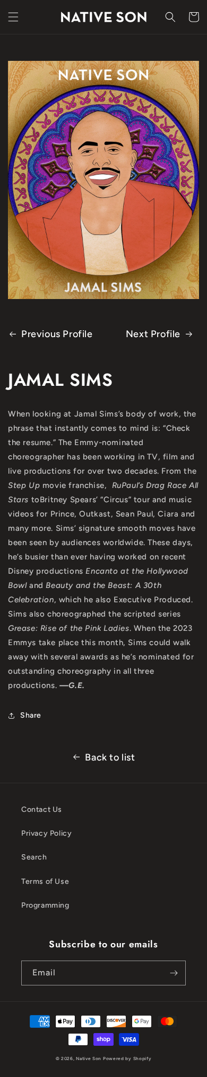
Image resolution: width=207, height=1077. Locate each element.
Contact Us (41, 809)
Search (34, 857)
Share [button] (30, 715)
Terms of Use (45, 881)
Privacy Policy (46, 833)
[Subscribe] (173, 973)
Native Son (88, 1058)
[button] (13, 17)
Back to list (110, 757)
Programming (45, 905)
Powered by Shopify (127, 1058)
